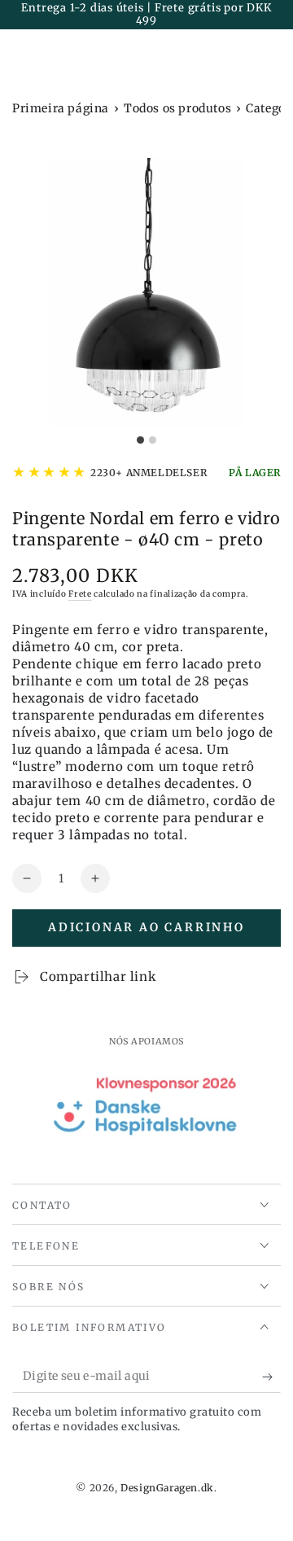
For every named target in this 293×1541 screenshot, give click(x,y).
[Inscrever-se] (271, 1376)
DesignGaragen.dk (167, 1488)
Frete (80, 594)
